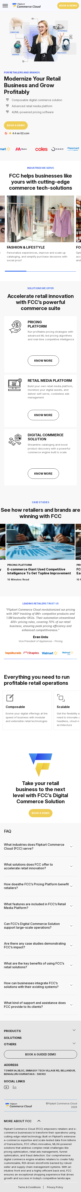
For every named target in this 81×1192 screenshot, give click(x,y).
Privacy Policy (55, 1187)
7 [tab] (65, 271)
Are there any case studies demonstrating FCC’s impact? (35, 945)
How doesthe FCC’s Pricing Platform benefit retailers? (36, 886)
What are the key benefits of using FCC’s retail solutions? (34, 965)
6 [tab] (58, 271)
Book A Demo (16, 125)
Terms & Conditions (29, 1187)
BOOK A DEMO (68, 5)
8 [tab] (72, 271)
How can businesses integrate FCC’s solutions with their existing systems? (31, 985)
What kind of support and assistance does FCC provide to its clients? (35, 1004)
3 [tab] (36, 271)
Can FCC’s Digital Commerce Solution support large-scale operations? (32, 925)
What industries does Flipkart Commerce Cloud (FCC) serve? (34, 846)
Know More (43, 360)
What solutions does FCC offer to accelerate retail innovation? (28, 866)
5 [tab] (51, 271)
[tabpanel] (40, 231)
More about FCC (17, 1121)
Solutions (13, 1038)
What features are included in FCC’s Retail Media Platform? (35, 906)
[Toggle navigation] (5, 6)
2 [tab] (29, 271)
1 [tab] (15, 271)
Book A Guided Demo (40, 1054)
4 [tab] (44, 271)
